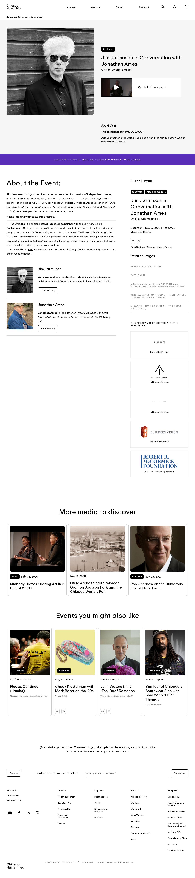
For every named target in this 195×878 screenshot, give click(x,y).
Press (133, 840)
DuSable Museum (153, 704)
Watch (97, 803)
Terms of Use (68, 862)
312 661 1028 (14, 800)
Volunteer (135, 821)
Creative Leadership (140, 833)
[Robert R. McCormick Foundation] (159, 461)
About (120, 7)
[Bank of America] (159, 401)
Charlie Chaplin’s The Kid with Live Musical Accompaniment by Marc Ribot (157, 285)
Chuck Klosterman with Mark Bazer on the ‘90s (74, 689)
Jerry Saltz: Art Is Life (146, 266)
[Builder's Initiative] (159, 431)
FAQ (30, 249)
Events (71, 7)
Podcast (98, 818)
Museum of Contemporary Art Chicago (28, 696)
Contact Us (13, 795)
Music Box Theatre (141, 232)
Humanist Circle (175, 818)
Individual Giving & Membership (176, 804)
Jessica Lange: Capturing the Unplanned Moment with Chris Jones (158, 296)
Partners (135, 827)
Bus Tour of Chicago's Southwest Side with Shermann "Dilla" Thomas (163, 693)
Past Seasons (101, 797)
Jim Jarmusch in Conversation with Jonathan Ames (152, 207)
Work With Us (137, 815)
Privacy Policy (52, 862)
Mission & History (139, 797)
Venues (61, 824)
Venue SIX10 (61, 696)
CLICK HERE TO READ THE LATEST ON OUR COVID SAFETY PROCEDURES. (97, 160)
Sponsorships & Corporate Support (177, 825)
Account (11, 790)
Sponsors (172, 844)
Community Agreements (64, 816)
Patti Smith (138, 275)
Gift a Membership (176, 811)
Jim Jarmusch (37, 16)
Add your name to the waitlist (118, 138)
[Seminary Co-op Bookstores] (159, 341)
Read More (47, 290)
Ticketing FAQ (64, 803)
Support (144, 7)
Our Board (136, 809)
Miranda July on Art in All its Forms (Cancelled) (156, 307)
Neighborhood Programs (101, 810)
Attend (25, 17)
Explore (95, 7)
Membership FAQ (176, 850)
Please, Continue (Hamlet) (24, 689)
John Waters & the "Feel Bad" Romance (117, 689)
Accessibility (64, 809)
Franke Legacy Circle (177, 838)
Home (9, 17)
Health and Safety (66, 797)
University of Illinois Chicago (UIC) (116, 696)
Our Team (135, 803)
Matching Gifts (174, 832)
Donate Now (173, 797)
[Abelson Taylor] (159, 371)
